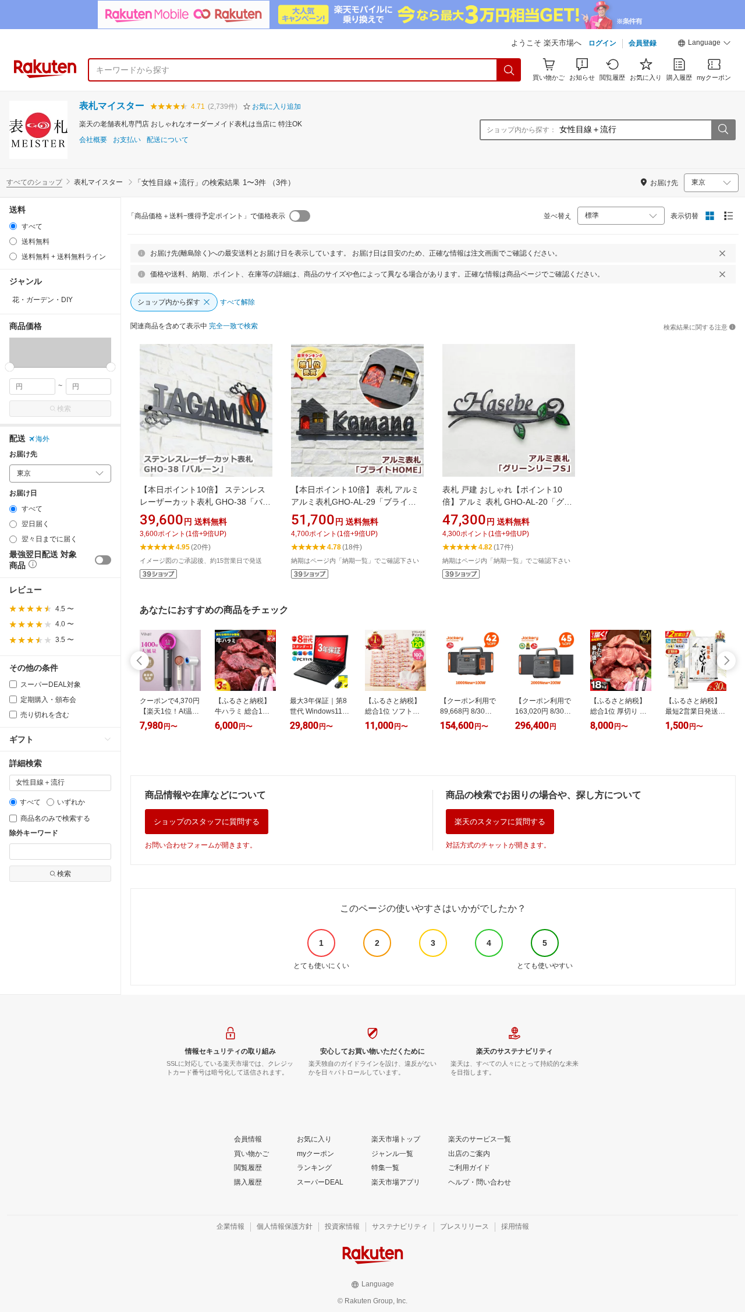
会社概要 (93, 140)
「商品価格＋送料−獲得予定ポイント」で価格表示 (206, 216)
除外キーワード (33, 833)
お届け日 (23, 493)
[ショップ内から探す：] (723, 129)
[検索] (509, 69)
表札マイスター (111, 106)
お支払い (127, 140)
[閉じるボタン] (722, 253)
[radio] (13, 226)
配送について (168, 140)
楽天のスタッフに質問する (500, 821)
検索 (64, 409)
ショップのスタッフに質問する (207, 821)
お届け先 (23, 454)
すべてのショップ (34, 182)
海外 (42, 439)
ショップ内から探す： (521, 130)
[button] (704, 44)
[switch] (103, 560)
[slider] (9, 367)
